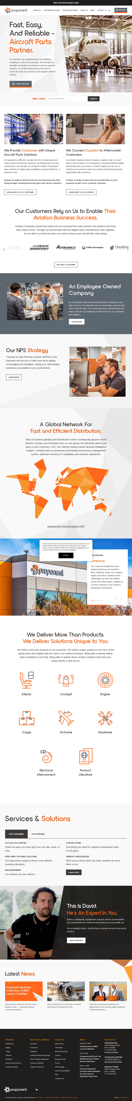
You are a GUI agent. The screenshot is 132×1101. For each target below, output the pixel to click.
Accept (66, 555)
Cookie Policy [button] (80, 548)
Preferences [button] (73, 550)
